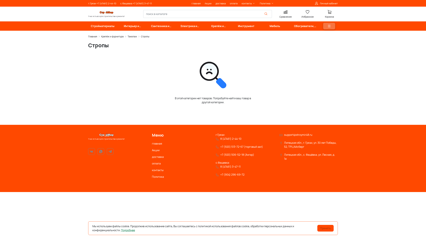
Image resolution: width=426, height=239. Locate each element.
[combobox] (207, 14)
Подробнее (128, 230)
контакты (158, 170)
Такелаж (132, 36)
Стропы (145, 36)
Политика (158, 177)
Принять (325, 228)
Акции (156, 150)
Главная (92, 36)
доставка (158, 157)
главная (157, 143)
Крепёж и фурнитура (112, 36)
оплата (156, 163)
